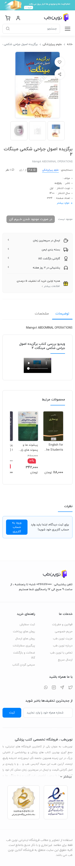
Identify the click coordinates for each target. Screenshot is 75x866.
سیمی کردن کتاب (23, 665)
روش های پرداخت (24, 632)
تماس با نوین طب (61, 653)
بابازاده (58, 183)
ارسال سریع (65, 660)
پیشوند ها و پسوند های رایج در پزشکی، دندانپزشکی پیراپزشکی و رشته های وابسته (28, 447)
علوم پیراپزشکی (52, 44)
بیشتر (67, 776)
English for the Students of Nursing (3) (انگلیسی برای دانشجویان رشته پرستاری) (53, 447)
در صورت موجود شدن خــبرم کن (30, 219)
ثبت (12, 712)
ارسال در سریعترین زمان (46, 240)
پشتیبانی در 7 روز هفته (46, 268)
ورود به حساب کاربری (16, 527)
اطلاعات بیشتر (52, 286)
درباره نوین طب (62, 646)
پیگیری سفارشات (24, 646)
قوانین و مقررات (62, 624)
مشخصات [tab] (42, 313)
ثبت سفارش (27, 624)
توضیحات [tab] (62, 313)
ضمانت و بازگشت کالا (24, 655)
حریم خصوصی (63, 632)
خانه (69, 44)
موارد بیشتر (63, 203)
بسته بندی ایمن (51, 250)
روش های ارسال (25, 639)
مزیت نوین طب (62, 639)
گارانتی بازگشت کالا (49, 259)
